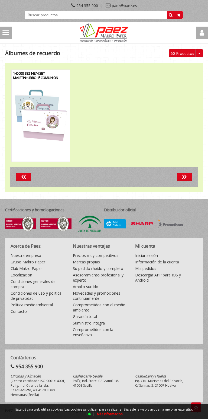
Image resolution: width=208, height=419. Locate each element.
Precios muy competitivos (95, 255)
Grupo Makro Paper (28, 261)
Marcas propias (86, 261)
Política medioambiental (32, 304)
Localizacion (21, 275)
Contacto (19, 311)
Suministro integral (89, 323)
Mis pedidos (145, 268)
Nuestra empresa (26, 255)
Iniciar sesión (146, 255)
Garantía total (85, 316)
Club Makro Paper (26, 268)
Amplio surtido (85, 286)
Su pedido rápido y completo (98, 268)
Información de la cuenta (157, 261)
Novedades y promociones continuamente (96, 296)
